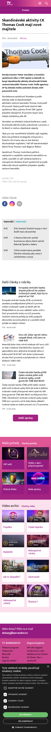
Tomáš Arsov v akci (35, 651)
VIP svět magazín (35, 647)
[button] (25, 727)
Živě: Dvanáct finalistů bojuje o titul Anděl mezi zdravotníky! (30, 230)
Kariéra (5, 657)
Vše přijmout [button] (25, 715)
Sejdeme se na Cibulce (37, 654)
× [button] (48, 667)
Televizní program (10, 647)
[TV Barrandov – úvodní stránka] (7, 3)
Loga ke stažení (9, 660)
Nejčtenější (21, 222)
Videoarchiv (7, 651)
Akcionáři (6, 654)
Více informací (42, 683)
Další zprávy (25, 418)
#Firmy (23, 38)
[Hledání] (46, 3)
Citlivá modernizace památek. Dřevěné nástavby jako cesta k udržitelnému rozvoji (28, 253)
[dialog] (25, 698)
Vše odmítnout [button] (25, 721)
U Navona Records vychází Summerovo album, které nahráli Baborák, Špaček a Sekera (29, 241)
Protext (25, 10)
